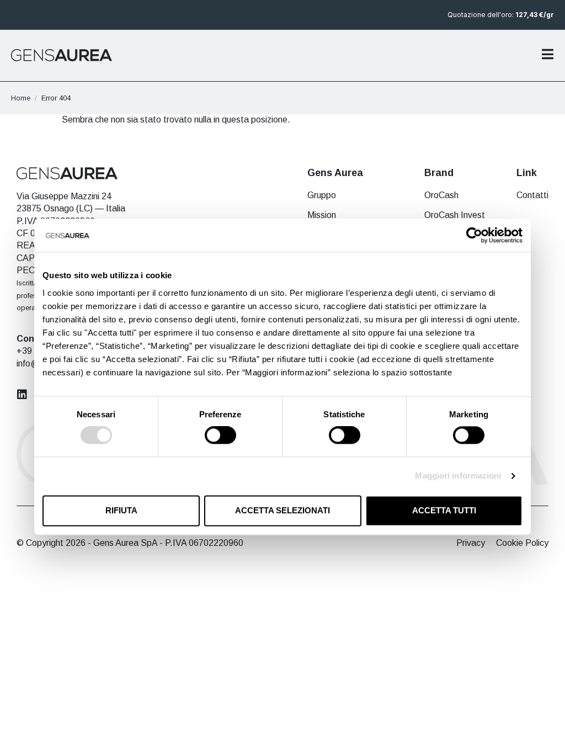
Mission (321, 215)
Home (20, 98)
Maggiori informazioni (458, 476)
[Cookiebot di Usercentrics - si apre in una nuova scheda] (474, 235)
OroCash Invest (454, 215)
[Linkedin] (22, 394)
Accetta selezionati (282, 510)
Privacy (470, 543)
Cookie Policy (522, 543)
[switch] (220, 435)
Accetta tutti (444, 510)
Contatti (532, 195)
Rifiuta (121, 510)
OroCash (441, 195)
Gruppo (321, 195)
